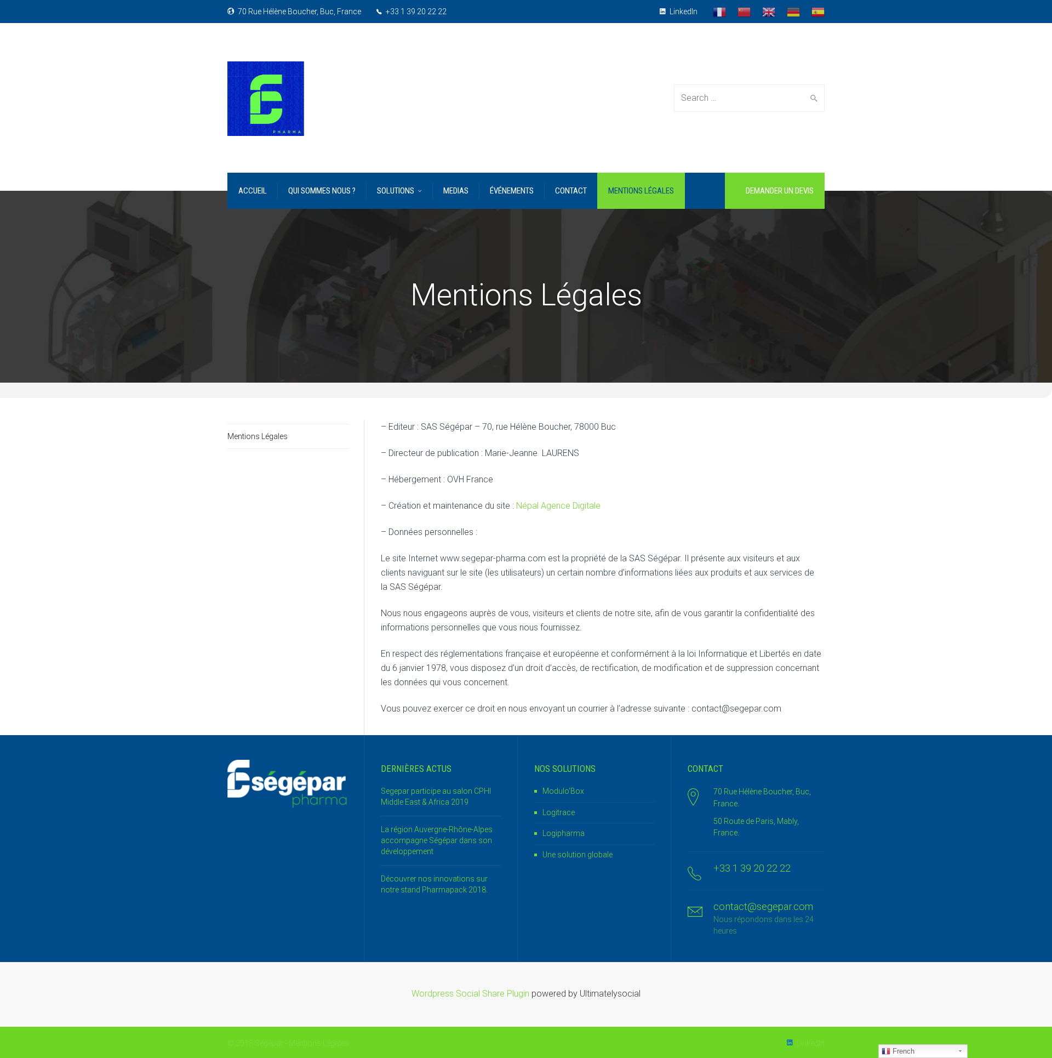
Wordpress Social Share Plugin (471, 993)
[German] (793, 11)
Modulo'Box (563, 791)
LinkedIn (682, 11)
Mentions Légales (257, 436)
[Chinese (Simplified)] (744, 11)
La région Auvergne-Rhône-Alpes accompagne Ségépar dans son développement (437, 840)
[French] (719, 11)
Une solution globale (577, 854)
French (902, 1051)
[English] (768, 11)
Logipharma (563, 833)
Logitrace (558, 812)
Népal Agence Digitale (558, 505)
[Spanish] (818, 11)
